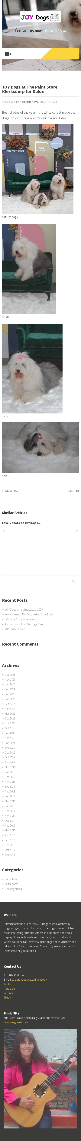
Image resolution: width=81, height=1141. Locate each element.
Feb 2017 (10, 840)
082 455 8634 (55, 31)
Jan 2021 (10, 743)
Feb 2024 (10, 689)
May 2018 (10, 801)
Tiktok (7, 997)
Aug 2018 (10, 791)
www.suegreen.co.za (16, 1022)
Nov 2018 (10, 782)
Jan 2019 (10, 772)
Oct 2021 (10, 728)
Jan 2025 (10, 684)
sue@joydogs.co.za (23, 979)
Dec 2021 (10, 718)
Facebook (41, 979)
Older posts (11, 884)
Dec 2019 (10, 752)
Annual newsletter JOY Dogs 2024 (24, 624)
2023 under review (15, 629)
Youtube (9, 993)
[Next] (77, 531)
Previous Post (10, 490)
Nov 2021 (10, 723)
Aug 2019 (10, 762)
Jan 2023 (10, 699)
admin (17, 102)
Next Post (73, 490)
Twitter (7, 984)
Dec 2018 (10, 777)
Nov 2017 (10, 816)
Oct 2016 (10, 850)
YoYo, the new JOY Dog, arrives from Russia (29, 614)
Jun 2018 (10, 796)
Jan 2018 (10, 806)
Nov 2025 (10, 679)
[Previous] (4, 531)
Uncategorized (13, 889)
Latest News (31, 102)
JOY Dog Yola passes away (20, 619)
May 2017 (10, 830)
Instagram (9, 988)
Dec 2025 (10, 674)
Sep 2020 (10, 747)
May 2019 (10, 767)
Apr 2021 (10, 738)
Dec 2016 (10, 845)
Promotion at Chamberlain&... (22, 523)
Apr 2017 (10, 835)
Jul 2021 (9, 733)
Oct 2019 (10, 757)
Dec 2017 (10, 811)
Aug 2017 (10, 825)
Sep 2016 (10, 854)
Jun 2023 (10, 694)
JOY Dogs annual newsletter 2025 (24, 609)
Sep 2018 (10, 786)
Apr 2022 (10, 709)
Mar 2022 (10, 713)
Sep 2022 (10, 704)
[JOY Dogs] (40, 16)
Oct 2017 (10, 820)
